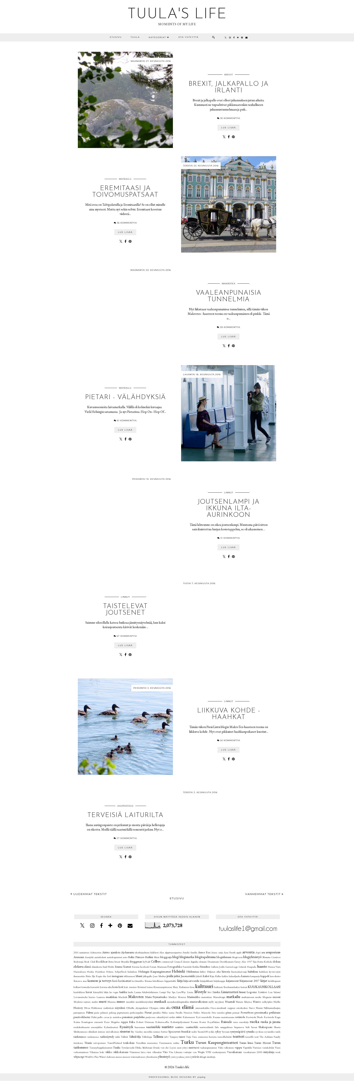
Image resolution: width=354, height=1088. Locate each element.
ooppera (231, 1008)
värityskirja (268, 1052)
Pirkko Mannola (201, 1012)
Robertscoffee (162, 1022)
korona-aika (106, 987)
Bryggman (136, 961)
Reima (77, 1022)
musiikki (130, 1001)
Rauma (216, 1017)
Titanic (88, 1043)
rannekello (206, 1017)
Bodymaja (78, 961)
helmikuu (132, 971)
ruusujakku (96, 1027)
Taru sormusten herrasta (204, 1036)
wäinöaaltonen (137, 1057)
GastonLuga (231, 966)
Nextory (78, 1008)
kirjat (263, 981)
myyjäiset (219, 1001)
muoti (102, 1001)
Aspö (258, 952)
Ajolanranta (127, 952)
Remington (87, 1022)
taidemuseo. (93, 1036)
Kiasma (148, 981)
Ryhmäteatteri (111, 1027)
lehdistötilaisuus (150, 992)
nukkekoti (108, 1008)
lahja (106, 992)
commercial (167, 961)
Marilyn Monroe (177, 997)
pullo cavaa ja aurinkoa (109, 1017)
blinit (156, 957)
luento (92, 997)
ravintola (240, 1017)
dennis (186, 961)
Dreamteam (213, 961)
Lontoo (262, 992)
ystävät (195, 1057)
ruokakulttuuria (82, 1027)
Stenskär (186, 1031)
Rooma (194, 1022)
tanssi (182, 1036)
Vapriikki (247, 1047)
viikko (108, 1052)
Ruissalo (226, 1022)
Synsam (225, 1031)
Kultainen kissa (187, 987)
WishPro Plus (92, 1057)
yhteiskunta (152, 1057)
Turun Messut (262, 1043)
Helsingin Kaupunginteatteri (154, 971)
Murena (111, 1001)
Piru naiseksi (218, 1012)
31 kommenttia (230, 538)
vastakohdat (268, 1047)
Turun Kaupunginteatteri (216, 1042)
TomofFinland (114, 1043)
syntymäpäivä (237, 1031)
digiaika (194, 961)
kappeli (265, 976)
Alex (161, 952)
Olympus (153, 1008)
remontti (98, 1022)
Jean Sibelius (159, 976)
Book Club (89, 961)
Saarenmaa (139, 1027)
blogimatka (187, 957)
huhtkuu (263, 971)
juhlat (177, 976)
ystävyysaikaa (177, 1057)
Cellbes (156, 961)
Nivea (87, 1008)
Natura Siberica (244, 1001)
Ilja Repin (97, 976)
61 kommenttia (127, 420)
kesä (114, 981)
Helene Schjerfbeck (116, 971)
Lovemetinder (81, 997)
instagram (117, 976)
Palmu (89, 1012)
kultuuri (218, 987)
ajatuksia (115, 952)
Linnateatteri (229, 992)
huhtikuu (253, 971)
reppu (124, 1022)
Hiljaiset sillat (214, 971)
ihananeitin (79, 976)
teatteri (238, 1036)
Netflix (276, 1001)
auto (125, 957)
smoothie (148, 1031)
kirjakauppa (219, 981)
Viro (165, 1052)
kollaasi (77, 987)
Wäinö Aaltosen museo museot (114, 1057)
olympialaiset (141, 1008)
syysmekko (269, 1031)
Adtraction (95, 952)
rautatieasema (227, 1017)
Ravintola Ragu (272, 1017)
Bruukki (125, 961)
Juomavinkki (188, 976)
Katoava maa (80, 981)
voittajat (187, 1052)
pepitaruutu (123, 1012)
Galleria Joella (218, 966)
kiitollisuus (158, 981)
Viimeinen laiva (137, 1052)
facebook (144, 966)
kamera (245, 976)
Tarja (188, 1036)
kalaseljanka (235, 976)
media (258, 997)
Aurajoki (89, 957)
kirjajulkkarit (206, 981)
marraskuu (206, 997)
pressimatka (261, 1012)
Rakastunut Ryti (192, 1017)
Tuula (135, 37)
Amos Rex (204, 952)
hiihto (203, 971)
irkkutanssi (129, 976)
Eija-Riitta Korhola (262, 961)
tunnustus (152, 1043)
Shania (277, 1027)
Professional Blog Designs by (177, 1077)
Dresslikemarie (227, 961)
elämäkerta (97, 966)
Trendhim (141, 1043)
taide (278, 1031)
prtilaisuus (274, 1012)
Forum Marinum (158, 966)
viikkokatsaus (120, 1052)
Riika (132, 1022)
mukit (95, 1001)
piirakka (157, 1012)
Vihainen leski (97, 1052)
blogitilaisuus (224, 957)
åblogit (203, 1057)
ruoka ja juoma (270, 1022)
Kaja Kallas (215, 976)
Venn (277, 1047)
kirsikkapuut (274, 981)
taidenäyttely (107, 1036)
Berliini (149, 957)
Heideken (100, 971)
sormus (156, 1031)
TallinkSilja (135, 1036)
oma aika (165, 1008)
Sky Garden (137, 1031)
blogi (175, 957)
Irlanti (139, 976)
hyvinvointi (274, 971)
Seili (247, 1027)
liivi (209, 992)
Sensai (254, 1027)
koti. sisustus (130, 987)
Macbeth (122, 997)
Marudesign (219, 997)
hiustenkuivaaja (239, 971)
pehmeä (104, 1012)
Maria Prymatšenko (156, 997)
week (277, 1052)
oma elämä (182, 1006)
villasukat (157, 1052)
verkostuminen (81, 1052)
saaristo (168, 1026)
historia (226, 971)
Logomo (252, 992)
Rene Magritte (112, 1022)
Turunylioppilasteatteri (100, 1047)
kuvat (89, 992)
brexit (228, 74)
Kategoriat (157, 37)
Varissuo (257, 1047)
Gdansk (242, 966)
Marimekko (193, 997)
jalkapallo (147, 976)
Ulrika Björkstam (143, 1047)
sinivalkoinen (112, 1031)
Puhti (94, 1017)
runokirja (243, 1022)
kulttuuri (204, 986)
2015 (76, 952)
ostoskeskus (242, 1008)
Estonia (135, 966)
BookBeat (102, 961)
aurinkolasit (100, 957)
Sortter (164, 1031)
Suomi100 (203, 1031)
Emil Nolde (108, 966)
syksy (218, 1031)
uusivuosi (194, 1047)
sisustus (125, 1031)
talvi (166, 1036)
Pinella (179, 1012)
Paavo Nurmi (256, 1008)
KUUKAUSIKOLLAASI (264, 987)
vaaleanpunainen (208, 1047)
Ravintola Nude (254, 1017)
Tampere (173, 1036)
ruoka (254, 1021)
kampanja (255, 976)
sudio (194, 1031)
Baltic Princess (136, 957)
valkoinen (229, 1047)
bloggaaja (166, 957)
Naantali (230, 1001)
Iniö (109, 976)
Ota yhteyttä (188, 37)
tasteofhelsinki (225, 1036)
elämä (87, 966)
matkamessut (248, 997)
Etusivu (116, 37)
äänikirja (211, 1057)
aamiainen (84, 952)
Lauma (137, 992)
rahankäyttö (162, 1017)
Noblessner (96, 1008)
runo (235, 1022)
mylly (211, 1001)
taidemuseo (80, 1036)
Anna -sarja (217, 952)
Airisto (106, 952)
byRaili (146, 961)
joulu (170, 976)
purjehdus (139, 1017)
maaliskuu (111, 997)
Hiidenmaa (192, 971)
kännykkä (98, 992)
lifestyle (200, 991)
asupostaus (125, 806)
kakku (225, 976)
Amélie (193, 952)
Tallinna (158, 1036)
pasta (96, 1012)
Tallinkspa (147, 1036)
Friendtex (205, 966)
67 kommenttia (127, 636)
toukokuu (128, 1043)
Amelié (186, 952)
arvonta (248, 952)
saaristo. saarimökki (186, 1027)
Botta (111, 961)
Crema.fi (178, 961)
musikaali (160, 1001)
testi (256, 1036)
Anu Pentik (230, 952)
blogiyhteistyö (252, 957)
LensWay (181, 992)
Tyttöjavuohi (127, 1047)
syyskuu (259, 1031)
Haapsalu (251, 966)
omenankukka (202, 1008)
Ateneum (79, 957)
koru (115, 987)
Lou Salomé (274, 992)
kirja (180, 981)
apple (239, 952)
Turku (187, 1041)
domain (203, 961)
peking (112, 1012)
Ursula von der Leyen (164, 1047)
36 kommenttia (127, 222)
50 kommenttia (230, 740)
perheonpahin (136, 1012)
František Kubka (191, 966)
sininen (101, 1031)
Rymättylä (126, 1027)
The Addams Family (269, 1036)
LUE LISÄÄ (228, 127)
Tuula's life (177, 14)
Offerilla (130, 1008)
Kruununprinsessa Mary (165, 987)
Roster (202, 1022)
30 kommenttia (230, 118)
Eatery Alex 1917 (243, 961)
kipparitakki (170, 981)
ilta (104, 976)
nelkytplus (267, 1001)
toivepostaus (99, 1043)
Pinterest (188, 1012)
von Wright (199, 1052)
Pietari (148, 1012)
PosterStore (247, 1012)
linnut (228, 492)
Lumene (100, 997)
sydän (211, 1031)
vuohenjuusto (219, 1052)
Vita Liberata (175, 1052)
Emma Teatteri (123, 966)
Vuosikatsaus (234, 1052)
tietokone (78, 1043)
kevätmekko (138, 981)
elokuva (79, 966)
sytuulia (250, 1031)
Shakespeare (265, 1027)
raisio (179, 1017)
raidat (172, 1017)
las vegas (113, 992)
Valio (220, 1047)
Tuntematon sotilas (169, 1043)
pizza (228, 1012)
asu (263, 952)
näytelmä (120, 1008)
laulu (130, 992)
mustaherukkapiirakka (178, 1001)
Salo (217, 1027)
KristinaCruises (145, 987)
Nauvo (257, 1001)
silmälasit (92, 1031)
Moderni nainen (82, 1001)
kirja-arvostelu (191, 981)
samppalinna (226, 1027)
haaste (262, 966)
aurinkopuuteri (114, 957)
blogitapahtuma (205, 957)
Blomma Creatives (271, 957)
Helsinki (178, 971)
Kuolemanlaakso (232, 987)
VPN (208, 1052)
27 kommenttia (127, 838)
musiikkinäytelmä (144, 1001)
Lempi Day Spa (167, 992)
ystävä (188, 1057)
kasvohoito (275, 976)
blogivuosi (237, 957)
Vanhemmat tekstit (263, 894)
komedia (86, 987)
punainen (127, 1017)
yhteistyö (164, 1056)
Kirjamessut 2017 (249, 981)
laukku (123, 992)
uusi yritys (182, 1047)
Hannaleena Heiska (84, 971)
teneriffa (249, 1036)
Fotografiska (174, 966)
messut (276, 997)
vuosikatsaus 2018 (252, 1052)
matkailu (125, 179)
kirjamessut (232, 981)
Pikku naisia (168, 1012)
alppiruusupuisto (173, 952)
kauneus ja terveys (99, 981)
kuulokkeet (79, 992)
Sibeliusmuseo (80, 1031)
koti (121, 987)
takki (117, 1036)
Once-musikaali (218, 1008)
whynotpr (79, 1057)
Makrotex (228, 283)
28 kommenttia (230, 327)
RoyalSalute (213, 1022)
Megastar (267, 997)
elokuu (276, 961)
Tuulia (116, 1047)
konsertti (95, 987)
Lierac (190, 992)
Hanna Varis (274, 966)
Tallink (124, 1036)
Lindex (216, 992)
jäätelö (199, 976)
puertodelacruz (82, 1017)
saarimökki (153, 1027)
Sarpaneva (239, 1027)
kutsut (244, 987)
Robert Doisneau (145, 1022)
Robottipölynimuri (179, 1022)
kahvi (206, 976)
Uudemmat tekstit (89, 894)
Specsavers (174, 1031)
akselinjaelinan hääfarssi (147, 952)
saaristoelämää (206, 1027)
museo (121, 1001)
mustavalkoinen (199, 1001)
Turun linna (246, 1043)
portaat (236, 1012)
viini (148, 1052)
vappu (238, 1047)
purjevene (150, 1017)
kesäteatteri (124, 981)
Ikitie (88, 976)
